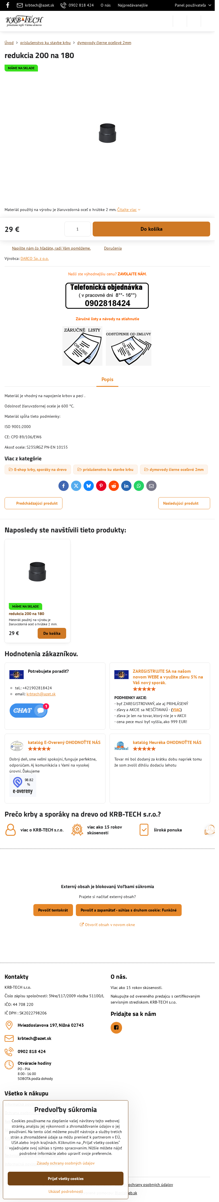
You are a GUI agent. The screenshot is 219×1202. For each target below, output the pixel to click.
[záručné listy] (82, 364)
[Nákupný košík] (194, 21)
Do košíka (152, 229)
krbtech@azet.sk (41, 693)
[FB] (9, 5)
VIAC (177, 709)
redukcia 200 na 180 (26, 613)
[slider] (144, 689)
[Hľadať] (180, 21)
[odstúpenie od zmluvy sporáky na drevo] (128, 364)
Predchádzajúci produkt (37, 503)
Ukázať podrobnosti (65, 1191)
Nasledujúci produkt (180, 503)
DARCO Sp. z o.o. (35, 258)
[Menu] (208, 21)
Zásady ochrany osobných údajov (144, 1184)
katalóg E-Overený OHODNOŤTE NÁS (64, 742)
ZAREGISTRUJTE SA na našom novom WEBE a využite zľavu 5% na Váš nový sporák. (168, 676)
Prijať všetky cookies (66, 1178)
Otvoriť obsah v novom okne (109, 924)
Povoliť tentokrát (53, 910)
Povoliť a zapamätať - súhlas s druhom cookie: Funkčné (129, 910)
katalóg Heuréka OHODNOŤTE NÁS (167, 742)
